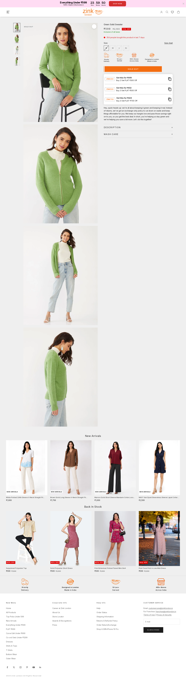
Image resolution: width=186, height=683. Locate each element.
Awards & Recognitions (61, 621)
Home (8, 608)
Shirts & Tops (11, 646)
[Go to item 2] (16, 38)
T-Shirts (9, 650)
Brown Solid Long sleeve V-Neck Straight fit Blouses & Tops (68, 497)
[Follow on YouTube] (33, 667)
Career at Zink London (61, 608)
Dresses (9, 642)
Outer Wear (11, 658)
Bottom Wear (11, 654)
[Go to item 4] (16, 61)
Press (54, 625)
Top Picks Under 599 (15, 617)
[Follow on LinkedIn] (40, 667)
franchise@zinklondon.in (166, 611)
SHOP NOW (117, 4)
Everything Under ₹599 (15, 625)
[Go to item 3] (16, 50)
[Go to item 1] (16, 27)
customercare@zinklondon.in (161, 608)
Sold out (133, 69)
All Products (11, 612)
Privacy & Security (164, 615)
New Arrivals (11, 621)
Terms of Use (149, 615)
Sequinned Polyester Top (16, 568)
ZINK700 (110, 99)
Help (98, 608)
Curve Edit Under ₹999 (15, 633)
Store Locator (58, 617)
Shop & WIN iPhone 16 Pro (108, 629)
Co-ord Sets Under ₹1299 (16, 637)
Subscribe (153, 630)
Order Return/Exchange (106, 625)
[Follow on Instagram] (20, 667)
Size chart (168, 43)
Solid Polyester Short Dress (61, 568)
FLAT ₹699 (10, 629)
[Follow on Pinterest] (27, 667)
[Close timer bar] (183, 4)
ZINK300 (109, 79)
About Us (56, 612)
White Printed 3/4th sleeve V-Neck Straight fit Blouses (24, 497)
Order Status (102, 612)
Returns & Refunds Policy (107, 621)
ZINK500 (109, 89)
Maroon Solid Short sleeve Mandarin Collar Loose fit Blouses (115, 497)
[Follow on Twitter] (14, 667)
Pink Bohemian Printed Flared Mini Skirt (110, 568)
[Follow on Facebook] (7, 667)
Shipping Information (105, 617)
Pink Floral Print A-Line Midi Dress (152, 568)
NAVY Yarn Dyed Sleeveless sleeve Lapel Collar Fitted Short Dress (158, 497)
